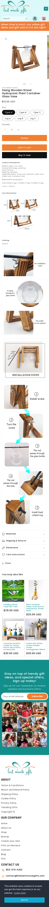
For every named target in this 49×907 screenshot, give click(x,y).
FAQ (3, 858)
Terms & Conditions (12, 785)
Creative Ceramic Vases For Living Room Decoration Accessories (12, 646)
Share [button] (8, 563)
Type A (8, 112)
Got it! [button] (24, 900)
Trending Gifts (9, 807)
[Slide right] (30, 84)
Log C (33, 118)
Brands (5, 836)
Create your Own (10, 841)
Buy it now (25, 155)
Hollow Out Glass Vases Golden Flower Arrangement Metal (35, 646)
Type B (22, 112)
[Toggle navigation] (46, 9)
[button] (24, 534)
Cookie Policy (8, 798)
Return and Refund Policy (15, 789)
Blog (3, 854)
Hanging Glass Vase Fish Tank (11, 605)
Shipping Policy (9, 794)
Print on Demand (10, 845)
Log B (20, 118)
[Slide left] (19, 84)
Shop (4, 832)
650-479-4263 (14, 869)
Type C (37, 112)
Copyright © (8, 811)
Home (4, 823)
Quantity (6, 124)
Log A (8, 118)
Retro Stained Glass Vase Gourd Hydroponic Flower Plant (35, 607)
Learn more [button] (20, 893)
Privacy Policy (9, 803)
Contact (6, 849)
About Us (6, 827)
